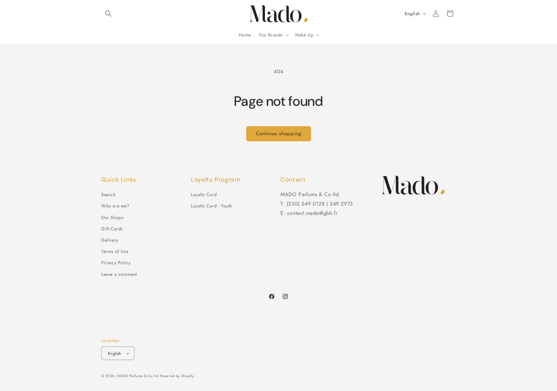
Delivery (109, 240)
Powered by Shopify (177, 375)
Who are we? (115, 206)
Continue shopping (278, 133)
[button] (108, 13)
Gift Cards (112, 229)
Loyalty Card (204, 194)
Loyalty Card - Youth (211, 206)
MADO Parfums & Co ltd (138, 375)
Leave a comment (119, 274)
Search (108, 194)
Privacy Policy (116, 262)
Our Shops (112, 217)
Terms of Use (114, 251)
